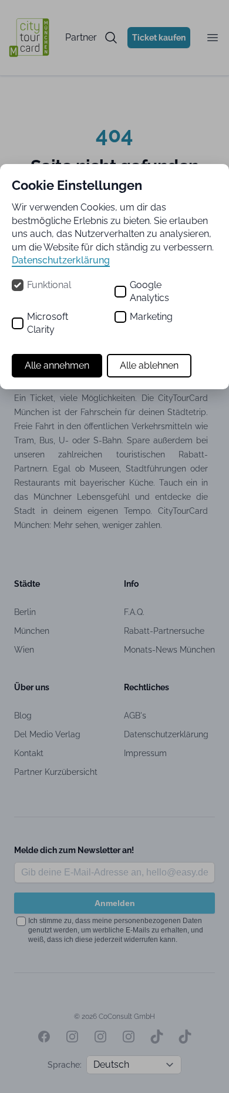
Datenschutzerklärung (61, 260)
